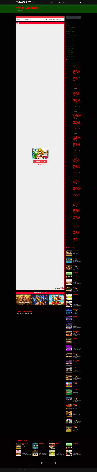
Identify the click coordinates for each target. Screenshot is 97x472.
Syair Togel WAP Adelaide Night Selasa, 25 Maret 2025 (76, 130)
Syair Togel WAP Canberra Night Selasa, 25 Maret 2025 (76, 167)
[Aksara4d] (69, 343)
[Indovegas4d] (69, 255)
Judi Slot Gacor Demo (70, 39)
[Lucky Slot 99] (69, 401)
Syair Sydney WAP (62, 2)
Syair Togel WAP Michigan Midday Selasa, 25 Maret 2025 (76, 64)
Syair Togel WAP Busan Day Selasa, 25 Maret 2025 (76, 225)
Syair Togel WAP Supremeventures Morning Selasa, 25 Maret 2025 (77, 101)
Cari (67, 15)
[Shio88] (69, 270)
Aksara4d (75, 338)
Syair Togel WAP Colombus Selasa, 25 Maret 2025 (76, 195)
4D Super (75, 426)
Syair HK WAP (46, 2)
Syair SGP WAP (54, 2)
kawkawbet (75, 404)
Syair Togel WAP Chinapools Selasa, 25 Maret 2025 (77, 232)
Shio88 (74, 265)
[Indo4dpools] (69, 262)
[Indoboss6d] (69, 358)
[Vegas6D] (69, 423)
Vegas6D (74, 419)
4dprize (74, 287)
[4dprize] (69, 292)
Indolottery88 (75, 309)
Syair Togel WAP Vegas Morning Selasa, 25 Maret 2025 (76, 79)
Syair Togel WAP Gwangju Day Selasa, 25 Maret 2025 (77, 217)
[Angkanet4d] (69, 299)
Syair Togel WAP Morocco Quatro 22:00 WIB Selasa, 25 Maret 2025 (77, 123)
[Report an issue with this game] (17, 23)
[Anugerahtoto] (69, 328)
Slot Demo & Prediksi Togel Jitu (30, 469)
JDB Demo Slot (69, 29)
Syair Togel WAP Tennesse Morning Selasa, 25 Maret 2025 (77, 116)
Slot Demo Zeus (69, 21)
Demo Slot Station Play (37, 2)
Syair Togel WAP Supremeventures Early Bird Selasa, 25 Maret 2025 (77, 174)
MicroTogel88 (76, 360)
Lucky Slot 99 (75, 397)
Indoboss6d (75, 353)
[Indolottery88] (69, 314)
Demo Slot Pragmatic (70, 27)
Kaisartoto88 (75, 272)
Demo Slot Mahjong (70, 52)
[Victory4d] (69, 387)
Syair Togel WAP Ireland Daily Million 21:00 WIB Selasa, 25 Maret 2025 (77, 152)
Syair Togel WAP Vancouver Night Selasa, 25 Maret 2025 (76, 145)
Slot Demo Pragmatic (70, 31)
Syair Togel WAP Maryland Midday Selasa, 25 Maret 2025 (76, 72)
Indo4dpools (75, 258)
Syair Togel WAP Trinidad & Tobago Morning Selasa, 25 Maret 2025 (77, 138)
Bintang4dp (75, 316)
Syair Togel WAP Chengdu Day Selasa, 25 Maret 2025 (76, 203)
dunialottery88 (76, 331)
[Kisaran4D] (69, 394)
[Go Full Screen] (18, 23)
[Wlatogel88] (69, 306)
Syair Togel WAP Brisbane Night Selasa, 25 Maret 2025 (76, 160)
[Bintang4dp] (69, 321)
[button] (40, 153)
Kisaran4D (75, 389)
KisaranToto (75, 375)
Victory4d (75, 382)
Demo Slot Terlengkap (70, 44)
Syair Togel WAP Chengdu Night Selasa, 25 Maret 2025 (76, 108)
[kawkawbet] (69, 409)
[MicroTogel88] (69, 365)
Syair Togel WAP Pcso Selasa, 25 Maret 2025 (76, 181)
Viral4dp (74, 345)
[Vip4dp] (69, 416)
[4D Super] (69, 431)
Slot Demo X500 (69, 46)
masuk (23, 313)
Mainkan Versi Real (41, 161)
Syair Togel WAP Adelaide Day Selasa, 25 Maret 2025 (76, 240)
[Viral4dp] (69, 350)
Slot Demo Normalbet (70, 42)
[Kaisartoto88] (69, 277)
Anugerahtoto (76, 323)
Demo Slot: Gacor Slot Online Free (72, 35)
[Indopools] (69, 284)
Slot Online (68, 33)
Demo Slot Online (69, 37)
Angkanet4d (75, 294)
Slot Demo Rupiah (69, 50)
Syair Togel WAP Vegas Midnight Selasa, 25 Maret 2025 (76, 211)
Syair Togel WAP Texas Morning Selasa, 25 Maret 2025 (76, 94)
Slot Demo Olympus (70, 48)
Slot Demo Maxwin (70, 23)
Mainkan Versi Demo (41, 164)
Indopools (75, 280)
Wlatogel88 (75, 302)
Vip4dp (74, 411)
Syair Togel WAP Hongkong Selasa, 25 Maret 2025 (76, 86)
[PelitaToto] (69, 372)
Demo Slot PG (69, 54)
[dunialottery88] (69, 336)
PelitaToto (75, 367)
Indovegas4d (75, 250)
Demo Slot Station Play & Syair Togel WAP (23, 2)
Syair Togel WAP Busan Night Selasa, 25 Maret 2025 (77, 188)
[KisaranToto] (69, 379)
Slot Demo (68, 25)
